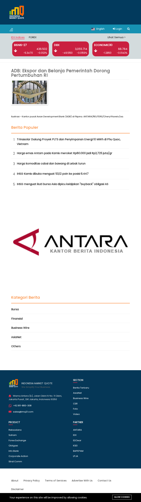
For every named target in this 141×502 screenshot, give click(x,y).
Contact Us (104, 480)
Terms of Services (56, 480)
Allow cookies (122, 497)
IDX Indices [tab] (18, 37)
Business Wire (20, 328)
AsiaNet (16, 337)
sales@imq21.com (23, 411)
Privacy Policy (32, 480)
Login (118, 29)
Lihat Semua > (117, 37)
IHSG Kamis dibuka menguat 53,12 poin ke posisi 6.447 (53, 174)
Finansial (17, 319)
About (14, 480)
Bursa (15, 309)
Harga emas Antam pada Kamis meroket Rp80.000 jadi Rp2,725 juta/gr (64, 153)
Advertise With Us (82, 480)
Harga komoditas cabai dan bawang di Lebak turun (51, 163)
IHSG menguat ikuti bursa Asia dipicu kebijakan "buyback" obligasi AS (62, 184)
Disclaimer (17, 489)
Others (16, 346)
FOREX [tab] (32, 37)
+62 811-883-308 (22, 405)
